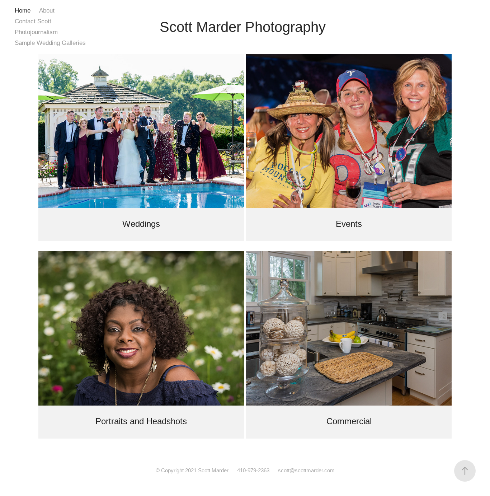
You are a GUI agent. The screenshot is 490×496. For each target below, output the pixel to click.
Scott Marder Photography (243, 27)
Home (22, 10)
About (47, 10)
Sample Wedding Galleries (50, 42)
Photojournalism (36, 32)
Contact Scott (33, 21)
